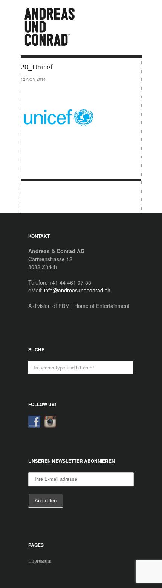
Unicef (35, 198)
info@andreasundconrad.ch (77, 290)
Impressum (40, 561)
